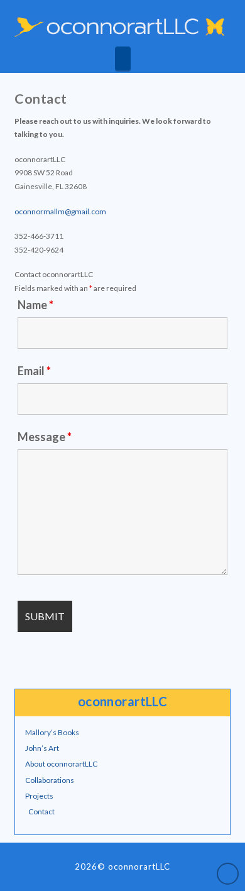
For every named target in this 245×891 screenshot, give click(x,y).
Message (45, 436)
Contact (41, 811)
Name (35, 304)
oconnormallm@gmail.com (60, 211)
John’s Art (42, 748)
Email (34, 370)
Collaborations (49, 780)
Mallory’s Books (52, 732)
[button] (123, 58)
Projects (39, 796)
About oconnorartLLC (61, 763)
